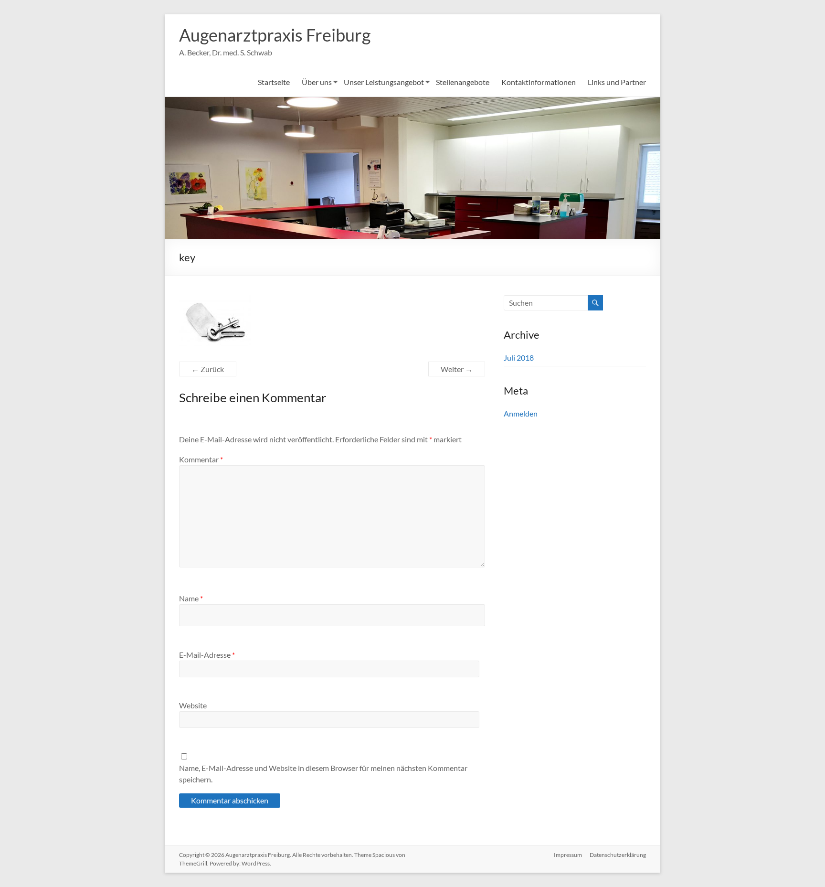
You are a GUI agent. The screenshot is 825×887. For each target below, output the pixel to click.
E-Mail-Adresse (207, 654)
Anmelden (521, 413)
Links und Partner (617, 81)
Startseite (274, 81)
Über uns (317, 81)
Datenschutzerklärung (618, 854)
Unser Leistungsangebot (384, 81)
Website (193, 705)
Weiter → (457, 369)
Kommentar (201, 459)
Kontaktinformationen (538, 81)
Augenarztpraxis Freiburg (274, 34)
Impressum (568, 854)
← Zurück (207, 369)
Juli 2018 (519, 357)
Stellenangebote (462, 81)
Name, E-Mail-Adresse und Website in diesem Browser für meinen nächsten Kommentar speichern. (323, 773)
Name (191, 598)
